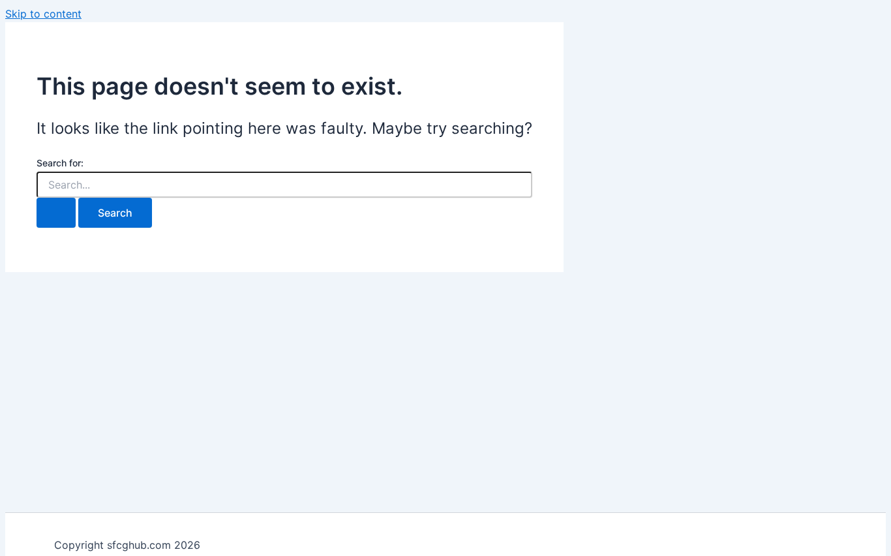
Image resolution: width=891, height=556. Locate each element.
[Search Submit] (56, 213)
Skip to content (43, 13)
